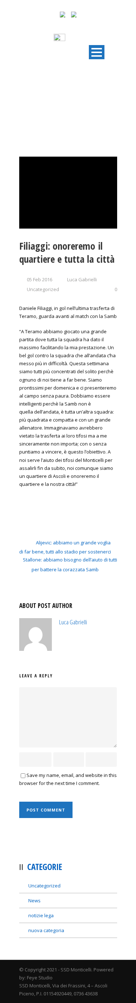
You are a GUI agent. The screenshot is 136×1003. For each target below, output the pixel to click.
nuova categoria (46, 930)
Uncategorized (43, 289)
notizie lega (41, 915)
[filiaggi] (68, 193)
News (34, 900)
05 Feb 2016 (39, 279)
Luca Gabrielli (82, 279)
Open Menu (96, 52)
